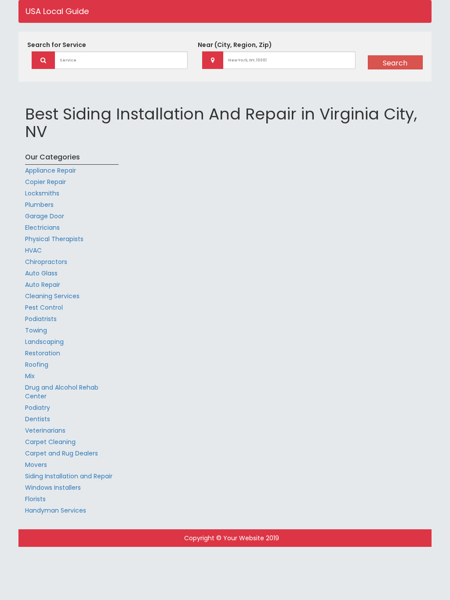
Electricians (42, 227)
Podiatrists (41, 318)
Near (235, 44)
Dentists (37, 419)
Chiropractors (46, 261)
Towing (36, 330)
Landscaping (44, 341)
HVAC (33, 250)
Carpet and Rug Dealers (61, 453)
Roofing (36, 364)
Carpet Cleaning (50, 441)
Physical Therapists (54, 239)
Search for (56, 44)
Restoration (42, 353)
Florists (35, 499)
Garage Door (44, 216)
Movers (36, 464)
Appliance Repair (50, 170)
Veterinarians (45, 430)
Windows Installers (53, 487)
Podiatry (37, 407)
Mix (30, 376)
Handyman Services (55, 510)
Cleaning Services (52, 296)
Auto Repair (42, 284)
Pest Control (44, 307)
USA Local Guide (57, 11)
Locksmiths (42, 193)
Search (395, 63)
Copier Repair (45, 181)
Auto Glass (41, 273)
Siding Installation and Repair (68, 476)
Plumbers (39, 204)
